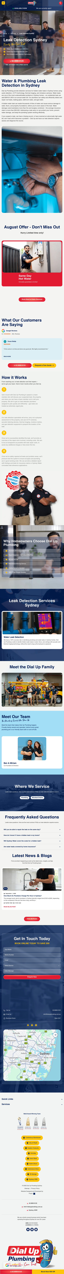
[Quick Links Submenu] (61, 1099)
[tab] (24, 797)
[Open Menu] (3, 3)
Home (5, 33)
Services (13, 33)
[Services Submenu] (61, 1104)
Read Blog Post (10, 906)
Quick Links (7, 1099)
